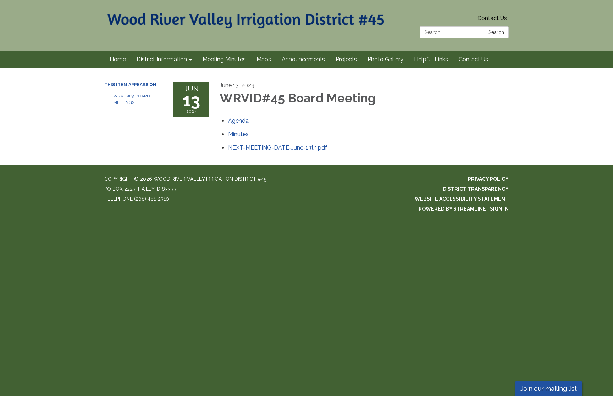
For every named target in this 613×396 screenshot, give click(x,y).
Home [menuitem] (118, 59)
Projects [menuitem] (346, 59)
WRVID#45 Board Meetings (131, 99)
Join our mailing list (548, 388)
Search (496, 32)
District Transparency (476, 189)
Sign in (499, 209)
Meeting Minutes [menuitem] (224, 59)
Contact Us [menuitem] (473, 59)
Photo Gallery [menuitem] (385, 59)
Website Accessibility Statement (462, 199)
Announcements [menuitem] (303, 59)
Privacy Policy (488, 179)
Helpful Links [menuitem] (431, 59)
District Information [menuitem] (162, 59)
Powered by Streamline (452, 209)
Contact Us (492, 18)
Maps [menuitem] (263, 59)
